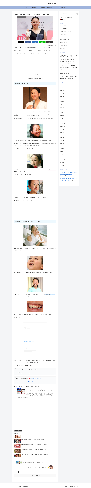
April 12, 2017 (30, 381)
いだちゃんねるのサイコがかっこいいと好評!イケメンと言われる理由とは (68, 56)
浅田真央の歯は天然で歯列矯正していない (35, 78)
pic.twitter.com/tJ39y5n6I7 (35, 378)
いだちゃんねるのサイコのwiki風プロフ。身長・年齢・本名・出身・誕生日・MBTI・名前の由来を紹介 (68, 61)
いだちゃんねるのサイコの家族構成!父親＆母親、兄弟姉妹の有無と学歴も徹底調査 (68, 67)
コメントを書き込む (35, 475)
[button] (49, 42)
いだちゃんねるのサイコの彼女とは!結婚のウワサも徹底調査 (68, 72)
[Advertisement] (35, 63)
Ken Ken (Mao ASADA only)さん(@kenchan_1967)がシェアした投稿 (35, 356)
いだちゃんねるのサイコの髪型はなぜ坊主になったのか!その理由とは (68, 77)
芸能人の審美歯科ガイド (18, 430)
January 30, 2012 (30, 372)
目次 (33, 74)
